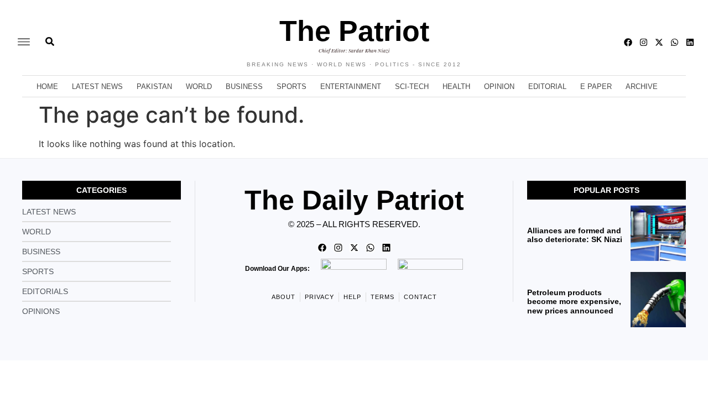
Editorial (547, 86)
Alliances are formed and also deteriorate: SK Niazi (574, 235)
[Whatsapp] (674, 42)
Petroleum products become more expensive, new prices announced (574, 302)
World (199, 86)
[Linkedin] (690, 42)
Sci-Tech (412, 86)
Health (456, 86)
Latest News (97, 86)
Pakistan (154, 86)
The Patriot (354, 31)
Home (47, 86)
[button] (24, 42)
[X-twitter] (659, 42)
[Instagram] (643, 42)
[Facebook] (628, 42)
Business (244, 86)
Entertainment (350, 86)
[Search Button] (50, 35)
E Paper (596, 86)
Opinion (499, 86)
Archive (642, 86)
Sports (291, 86)
